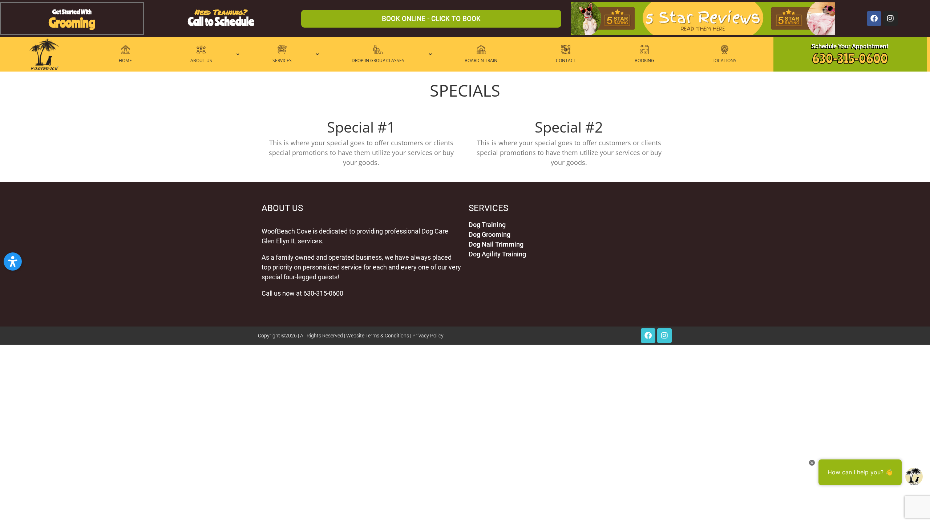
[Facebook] (874, 18)
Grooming (72, 22)
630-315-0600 (850, 58)
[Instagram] (890, 18)
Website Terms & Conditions (377, 335)
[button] (13, 261)
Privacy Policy (428, 335)
